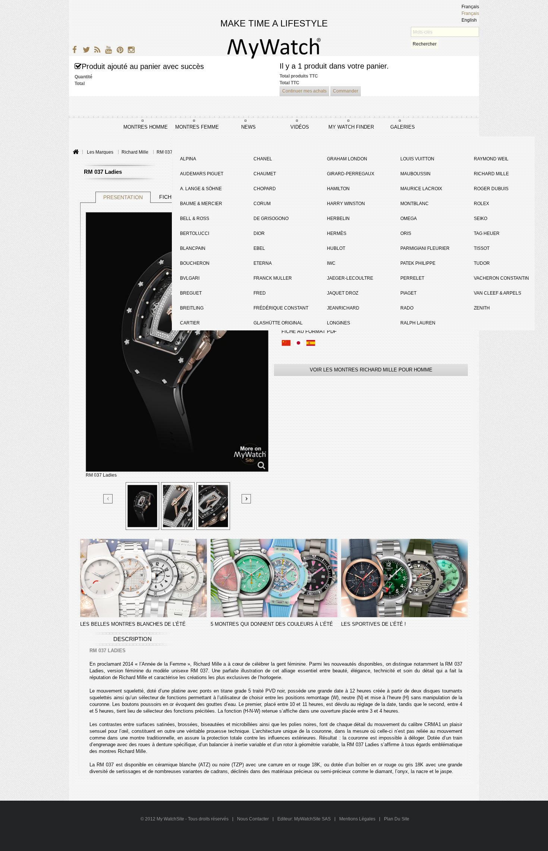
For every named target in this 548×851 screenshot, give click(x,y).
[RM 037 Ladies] (142, 506)
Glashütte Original (278, 323)
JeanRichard (343, 308)
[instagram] (129, 51)
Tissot (481, 248)
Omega (408, 218)
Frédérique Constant (280, 308)
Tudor (482, 263)
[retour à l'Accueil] (75, 152)
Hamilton (338, 188)
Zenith (482, 308)
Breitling (192, 308)
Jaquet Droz (342, 293)
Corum (262, 203)
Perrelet (412, 278)
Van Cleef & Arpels (497, 293)
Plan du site (396, 819)
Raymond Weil (491, 158)
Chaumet (264, 173)
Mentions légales (357, 819)
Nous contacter (253, 819)
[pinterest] (118, 51)
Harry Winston (346, 203)
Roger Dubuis (491, 188)
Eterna (262, 263)
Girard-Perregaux (350, 173)
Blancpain (192, 248)
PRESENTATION (123, 197)
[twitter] (84, 51)
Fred (259, 293)
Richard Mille (491, 173)
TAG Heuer (487, 233)
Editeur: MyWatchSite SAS (304, 819)
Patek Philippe (417, 263)
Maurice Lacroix (421, 188)
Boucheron (195, 263)
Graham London (347, 158)
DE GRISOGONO (271, 218)
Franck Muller (272, 278)
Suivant (246, 498)
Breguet (191, 293)
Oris (405, 233)
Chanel (262, 158)
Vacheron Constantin (501, 278)
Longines (338, 323)
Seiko (480, 218)
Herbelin (338, 218)
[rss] (96, 51)
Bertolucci (194, 233)
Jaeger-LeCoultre (350, 278)
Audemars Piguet (201, 173)
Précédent (108, 499)
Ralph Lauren (417, 323)
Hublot (336, 248)
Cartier (190, 323)
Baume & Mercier (201, 203)
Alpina (188, 158)
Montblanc (414, 203)
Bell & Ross (194, 218)
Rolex (481, 203)
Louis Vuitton (417, 158)
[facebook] (73, 51)
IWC (331, 263)
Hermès (336, 233)
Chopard (264, 188)
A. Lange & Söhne (201, 188)
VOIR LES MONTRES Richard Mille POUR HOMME (371, 370)
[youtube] (107, 51)
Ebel (259, 248)
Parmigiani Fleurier (425, 248)
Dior (259, 233)
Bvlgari (189, 278)
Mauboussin (415, 173)
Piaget (408, 293)
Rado (406, 308)
